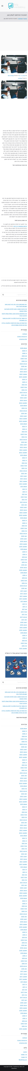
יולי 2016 (24, 635)
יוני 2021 (24, 491)
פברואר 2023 (23, 439)
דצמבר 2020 (23, 507)
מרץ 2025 (24, 390)
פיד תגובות (24, 1057)
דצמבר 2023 (23, 416)
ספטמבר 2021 (23, 484)
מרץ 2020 (24, 531)
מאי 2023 (24, 431)
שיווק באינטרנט (23, 339)
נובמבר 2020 (23, 510)
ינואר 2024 (24, 413)
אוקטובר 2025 (23, 374)
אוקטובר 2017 (23, 596)
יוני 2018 (24, 575)
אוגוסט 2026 (23, 348)
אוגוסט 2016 (23, 632)
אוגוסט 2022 (23, 455)
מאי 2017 (24, 609)
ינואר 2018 (24, 588)
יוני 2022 (24, 460)
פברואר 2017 (23, 617)
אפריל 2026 (24, 358)
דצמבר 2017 (23, 591)
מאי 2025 (24, 384)
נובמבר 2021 (23, 478)
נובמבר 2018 (23, 567)
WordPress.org (23, 1059)
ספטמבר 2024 (23, 403)
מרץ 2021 (24, 499)
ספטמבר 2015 (23, 648)
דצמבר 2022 (23, 444)
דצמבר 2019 (23, 538)
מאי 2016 (24, 640)
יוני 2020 (24, 523)
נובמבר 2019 (23, 541)
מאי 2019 (24, 557)
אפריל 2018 (24, 580)
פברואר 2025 (23, 392)
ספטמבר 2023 (23, 421)
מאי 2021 (24, 494)
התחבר (25, 1052)
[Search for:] (14, 294)
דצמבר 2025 (23, 369)
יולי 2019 (24, 551)
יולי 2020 (24, 520)
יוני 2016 (24, 638)
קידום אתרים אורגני (22, 336)
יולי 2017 (24, 604)
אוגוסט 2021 (23, 486)
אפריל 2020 (24, 528)
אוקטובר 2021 (23, 481)
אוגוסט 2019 (23, 549)
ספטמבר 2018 (23, 570)
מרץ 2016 (24, 646)
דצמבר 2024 (23, 397)
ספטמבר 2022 (23, 452)
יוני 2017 (25, 606)
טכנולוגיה (20, 78)
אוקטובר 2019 (23, 544)
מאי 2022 (24, 463)
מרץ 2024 (24, 408)
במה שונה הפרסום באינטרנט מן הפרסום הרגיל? (14, 286)
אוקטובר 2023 (23, 418)
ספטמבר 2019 (23, 546)
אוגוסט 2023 (23, 424)
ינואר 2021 (24, 505)
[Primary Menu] (2, 6)
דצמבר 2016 (23, 622)
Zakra (20, 1066)
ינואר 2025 (24, 395)
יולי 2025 (24, 379)
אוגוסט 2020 (23, 518)
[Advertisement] (14, 36)
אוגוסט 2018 (23, 572)
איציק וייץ (23, 75)
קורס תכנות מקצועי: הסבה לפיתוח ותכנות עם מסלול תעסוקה (15, 310)
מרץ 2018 (24, 583)
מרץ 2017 (24, 614)
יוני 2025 (24, 382)
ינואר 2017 (24, 619)
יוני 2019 (24, 554)
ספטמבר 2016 (23, 630)
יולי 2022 (24, 457)
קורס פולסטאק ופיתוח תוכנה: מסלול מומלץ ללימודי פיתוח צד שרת (14, 314)
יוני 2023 (24, 429)
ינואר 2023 (24, 442)
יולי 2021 (24, 489)
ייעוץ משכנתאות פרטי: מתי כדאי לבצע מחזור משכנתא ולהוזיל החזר (16, 305)
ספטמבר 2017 (23, 598)
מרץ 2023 (24, 437)
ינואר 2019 (24, 565)
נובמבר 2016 (23, 625)
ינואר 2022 (24, 473)
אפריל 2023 (24, 434)
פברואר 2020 (23, 533)
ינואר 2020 (24, 536)
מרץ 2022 (24, 468)
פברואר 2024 (23, 410)
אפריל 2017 (24, 612)
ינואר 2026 (24, 366)
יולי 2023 (24, 426)
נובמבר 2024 (23, 400)
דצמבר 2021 (23, 476)
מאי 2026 (24, 356)
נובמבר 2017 (23, 593)
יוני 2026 (24, 353)
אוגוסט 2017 (23, 601)
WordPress (14, 1068)
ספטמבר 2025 (23, 377)
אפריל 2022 (24, 465)
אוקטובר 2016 (23, 627)
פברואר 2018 (23, 585)
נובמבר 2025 (23, 371)
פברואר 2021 (23, 502)
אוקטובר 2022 (23, 450)
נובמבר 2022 (23, 447)
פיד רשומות (24, 1054)
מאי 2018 (24, 578)
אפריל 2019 (24, 559)
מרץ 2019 (24, 562)
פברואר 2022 (23, 471)
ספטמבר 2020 (23, 515)
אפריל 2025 (24, 387)
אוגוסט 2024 (23, 405)
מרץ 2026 (24, 361)
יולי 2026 (24, 350)
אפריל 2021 (24, 497)
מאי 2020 (24, 525)
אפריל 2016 (24, 643)
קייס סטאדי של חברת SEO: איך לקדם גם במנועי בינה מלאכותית (15, 319)
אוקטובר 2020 (23, 512)
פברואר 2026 (23, 363)
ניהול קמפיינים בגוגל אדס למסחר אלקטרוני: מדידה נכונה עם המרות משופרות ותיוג (14, 324)
